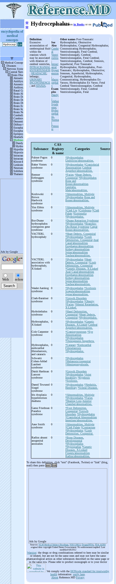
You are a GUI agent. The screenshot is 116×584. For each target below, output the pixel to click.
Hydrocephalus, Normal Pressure (55, 120)
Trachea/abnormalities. (78, 255)
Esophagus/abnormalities (79, 246)
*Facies (69, 174)
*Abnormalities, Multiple (79, 194)
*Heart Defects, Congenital (80, 233)
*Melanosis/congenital (78, 361)
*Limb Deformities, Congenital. (79, 432)
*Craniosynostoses (75, 331)
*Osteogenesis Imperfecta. (80, 341)
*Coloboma (84, 210)
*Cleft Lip (71, 210)
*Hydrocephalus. (74, 216)
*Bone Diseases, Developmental (74, 439)
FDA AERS (100, 544)
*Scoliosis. (71, 380)
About (54, 577)
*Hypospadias (73, 446)
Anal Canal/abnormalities (82, 241)
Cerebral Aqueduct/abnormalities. (79, 169)
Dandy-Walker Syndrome (55, 101)
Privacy (80, 577)
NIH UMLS (75, 544)
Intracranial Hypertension (55, 68)
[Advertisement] (68, 504)
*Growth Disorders (76, 298)
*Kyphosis (84, 377)
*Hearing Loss (73, 400)
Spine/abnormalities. (77, 294)
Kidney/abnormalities (77, 249)
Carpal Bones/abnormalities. (81, 228)
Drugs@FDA (88, 544)
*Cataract (70, 344)
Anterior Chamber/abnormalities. (78, 402)
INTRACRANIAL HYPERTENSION (40, 69)
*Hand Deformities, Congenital (76, 313)
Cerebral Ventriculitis (55, 53)
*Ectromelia (79, 213)
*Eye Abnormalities (79, 333)
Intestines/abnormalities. (79, 420)
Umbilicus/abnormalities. (79, 160)
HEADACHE (38, 73)
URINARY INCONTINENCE (40, 81)
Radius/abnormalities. (77, 456)
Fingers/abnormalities (77, 453)
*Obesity (89, 301)
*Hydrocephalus (74, 157)
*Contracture (88, 427)
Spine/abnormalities (76, 252)
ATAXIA (41, 85)
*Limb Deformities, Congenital (79, 238)
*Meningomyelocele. (77, 364)
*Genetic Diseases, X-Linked (81, 268)
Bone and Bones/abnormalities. (80, 199)
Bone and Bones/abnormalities (76, 182)
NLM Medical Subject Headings (53, 544)
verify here (79, 574)
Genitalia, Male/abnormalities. (76, 188)
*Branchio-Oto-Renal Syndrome (81, 225)
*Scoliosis (90, 288)
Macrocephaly (54, 82)
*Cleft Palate (72, 427)
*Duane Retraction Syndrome (82, 220)
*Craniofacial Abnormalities (81, 417)
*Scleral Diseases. (88, 387)
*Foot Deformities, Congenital (76, 409)
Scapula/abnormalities (77, 291)
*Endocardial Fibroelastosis (78, 346)
